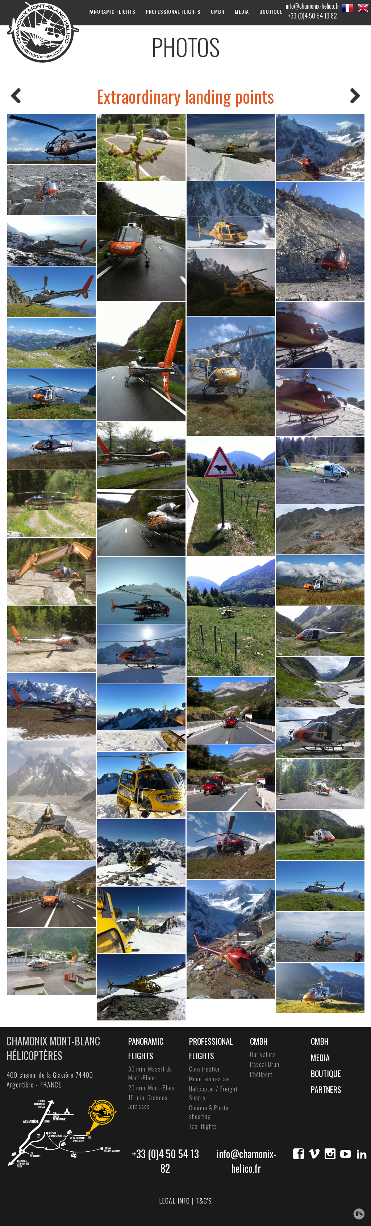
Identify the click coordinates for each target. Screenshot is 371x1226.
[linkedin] (361, 1153)
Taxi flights (203, 1126)
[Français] (347, 8)
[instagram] (330, 1153)
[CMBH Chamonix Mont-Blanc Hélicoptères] (43, 31)
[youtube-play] (345, 1153)
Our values (263, 1054)
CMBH (218, 11)
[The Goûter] (354, 96)
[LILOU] (16, 96)
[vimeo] (314, 1153)
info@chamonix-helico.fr (312, 5)
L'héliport (261, 1074)
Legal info (174, 1200)
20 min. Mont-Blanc (152, 1087)
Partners (326, 1089)
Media (242, 11)
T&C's (204, 1200)
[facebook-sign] (298, 1153)
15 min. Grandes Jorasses (148, 1102)
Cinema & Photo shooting (209, 1112)
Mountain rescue (209, 1078)
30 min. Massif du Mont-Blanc (150, 1073)
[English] (363, 8)
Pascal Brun (264, 1064)
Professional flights (173, 11)
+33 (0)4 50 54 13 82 (312, 15)
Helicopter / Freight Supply (213, 1093)
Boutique (271, 11)
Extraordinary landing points (185, 96)
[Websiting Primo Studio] (358, 1213)
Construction (205, 1069)
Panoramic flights (112, 11)
